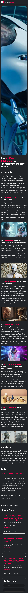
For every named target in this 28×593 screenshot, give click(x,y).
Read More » (7, 527)
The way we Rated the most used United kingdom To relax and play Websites (14, 540)
